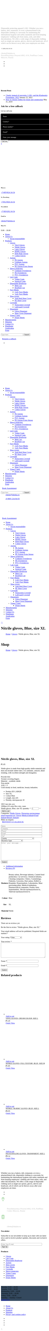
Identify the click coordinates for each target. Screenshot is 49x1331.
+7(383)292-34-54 (8, 211)
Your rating (6, 937)
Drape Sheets (11, 1278)
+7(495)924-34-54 (8, 192)
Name (4, 961)
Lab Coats (9, 1258)
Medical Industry (28, 815)
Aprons (8, 1263)
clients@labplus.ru (8, 221)
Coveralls (9, 1269)
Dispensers (10, 1275)
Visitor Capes (11, 1273)
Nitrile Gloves (15, 813)
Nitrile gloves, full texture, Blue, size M (25, 1063)
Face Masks (10, 1267)
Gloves (14, 634)
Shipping (9, 1312)
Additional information (14, 866)
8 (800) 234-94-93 (12, 499)
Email (4, 965)
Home (8, 634)
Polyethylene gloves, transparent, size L (25, 1154)
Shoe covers (10, 1265)
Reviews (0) (10, 868)
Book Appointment (9, 488)
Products (9, 1310)
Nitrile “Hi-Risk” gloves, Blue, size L (22, 1108)
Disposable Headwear (14, 1261)
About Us (9, 1308)
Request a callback (9, 339)
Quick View (10, 1023)
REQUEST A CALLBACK (13, 822)
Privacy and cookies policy (16, 1314)
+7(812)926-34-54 (8, 202)
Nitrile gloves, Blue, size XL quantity (15, 808)
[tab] (27, 866)
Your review (6, 942)
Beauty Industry (13, 818)
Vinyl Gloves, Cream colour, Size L (22, 1018)
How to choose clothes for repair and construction (24, 100)
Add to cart (6, 811)
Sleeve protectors (12, 1271)
